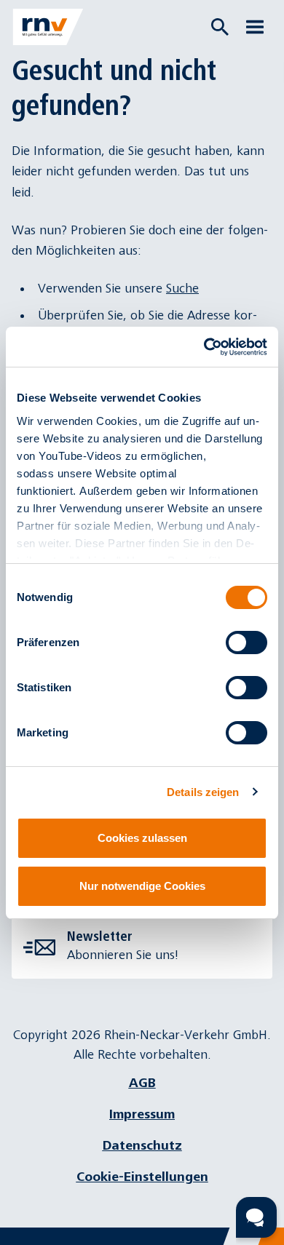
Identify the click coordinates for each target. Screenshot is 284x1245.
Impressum (142, 1114)
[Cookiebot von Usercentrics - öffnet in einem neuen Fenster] (204, 347)
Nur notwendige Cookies (142, 886)
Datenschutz (142, 1145)
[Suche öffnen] (219, 26)
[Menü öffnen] (254, 26)
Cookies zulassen (142, 838)
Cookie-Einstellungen (142, 1177)
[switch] (246, 642)
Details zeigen (203, 792)
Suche (182, 288)
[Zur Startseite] (48, 27)
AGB (142, 1083)
